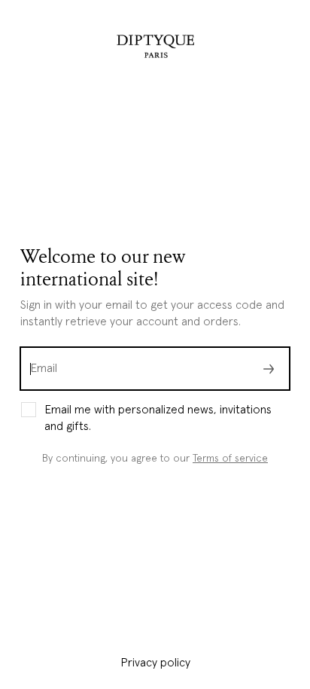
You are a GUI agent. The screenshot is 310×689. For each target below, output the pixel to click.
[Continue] (269, 368)
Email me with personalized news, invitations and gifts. (158, 418)
